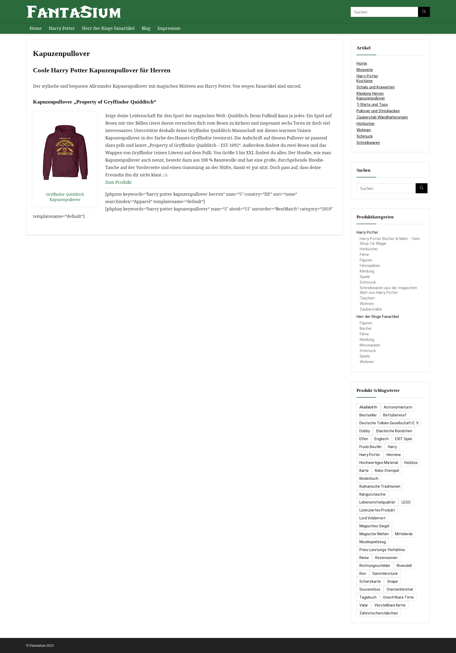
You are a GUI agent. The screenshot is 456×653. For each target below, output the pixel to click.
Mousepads (370, 345)
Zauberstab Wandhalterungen (382, 117)
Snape (392, 581)
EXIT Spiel (403, 439)
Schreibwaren (368, 142)
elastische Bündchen (394, 431)
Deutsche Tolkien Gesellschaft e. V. (389, 423)
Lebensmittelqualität (377, 502)
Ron (362, 573)
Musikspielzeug (372, 542)
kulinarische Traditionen (379, 486)
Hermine (394, 455)
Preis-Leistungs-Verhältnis (382, 550)
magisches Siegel (374, 526)
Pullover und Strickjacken (378, 111)
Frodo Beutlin (370, 447)
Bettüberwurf (394, 415)
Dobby (364, 431)
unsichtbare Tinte (398, 597)
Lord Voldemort (372, 518)
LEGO (406, 502)
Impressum (169, 28)
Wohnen (364, 130)
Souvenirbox (369, 589)
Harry (392, 447)
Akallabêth (368, 407)
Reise (364, 558)
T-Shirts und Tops (372, 104)
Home (36, 28)
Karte (364, 470)
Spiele (365, 276)
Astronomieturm (398, 407)
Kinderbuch (368, 478)
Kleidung (367, 271)
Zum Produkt (118, 182)
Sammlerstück (385, 573)
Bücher (366, 328)
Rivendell (404, 565)
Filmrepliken (370, 265)
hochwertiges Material (378, 463)
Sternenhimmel (400, 589)
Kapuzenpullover (371, 98)
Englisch (381, 439)
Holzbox (411, 463)
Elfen (363, 439)
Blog (146, 28)
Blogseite (365, 69)
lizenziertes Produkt (377, 510)
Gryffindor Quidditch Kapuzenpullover (65, 197)
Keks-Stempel (387, 470)
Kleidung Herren (370, 93)
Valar (363, 605)
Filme (364, 254)
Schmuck (365, 136)
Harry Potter (62, 28)
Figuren (366, 260)
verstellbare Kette (390, 605)
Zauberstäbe (371, 309)
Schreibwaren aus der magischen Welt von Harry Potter (388, 290)
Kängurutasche (372, 494)
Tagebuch (368, 597)
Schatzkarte (370, 581)
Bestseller (368, 415)
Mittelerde (404, 534)
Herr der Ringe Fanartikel (108, 28)
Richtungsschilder (374, 565)
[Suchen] (424, 12)
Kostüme (365, 80)
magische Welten (374, 534)
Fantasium (38, 645)
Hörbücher (366, 123)
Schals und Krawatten (376, 87)
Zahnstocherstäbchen (378, 613)
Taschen (367, 298)
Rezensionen (386, 558)
